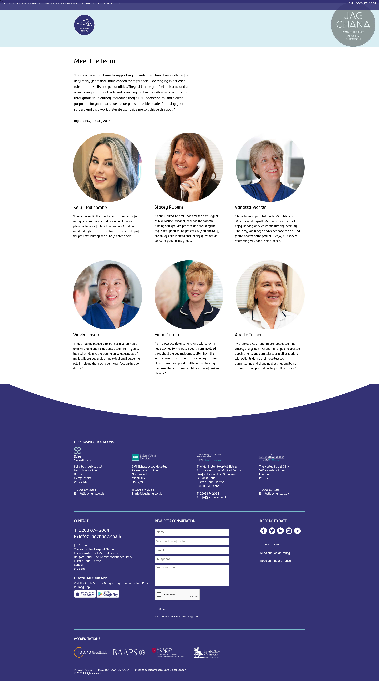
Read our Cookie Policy (275, 553)
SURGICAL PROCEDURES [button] (25, 4)
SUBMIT (162, 609)
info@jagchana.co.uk (90, 493)
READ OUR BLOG (273, 544)
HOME (6, 4)
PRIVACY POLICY (83, 670)
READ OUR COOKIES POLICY (113, 670)
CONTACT (120, 4)
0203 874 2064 (366, 3)
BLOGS (95, 4)
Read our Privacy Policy (275, 560)
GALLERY (85, 4)
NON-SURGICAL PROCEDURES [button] (60, 4)
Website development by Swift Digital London (160, 670)
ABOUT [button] (106, 4)
